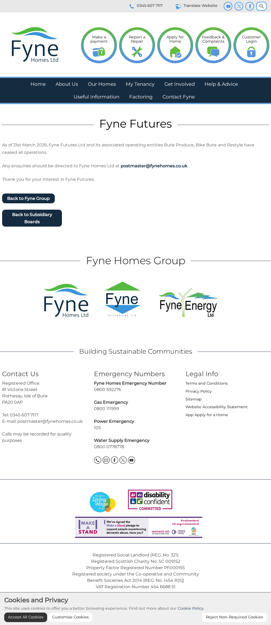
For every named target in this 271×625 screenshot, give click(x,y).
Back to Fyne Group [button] (28, 198)
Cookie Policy (191, 608)
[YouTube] (228, 6)
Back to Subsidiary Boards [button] (32, 218)
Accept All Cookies (25, 617)
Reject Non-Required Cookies (234, 617)
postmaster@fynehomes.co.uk (154, 165)
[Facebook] (249, 6)
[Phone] (97, 460)
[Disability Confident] (148, 500)
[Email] (106, 460)
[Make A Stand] (135, 526)
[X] (238, 6)
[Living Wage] (102, 500)
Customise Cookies (70, 617)
